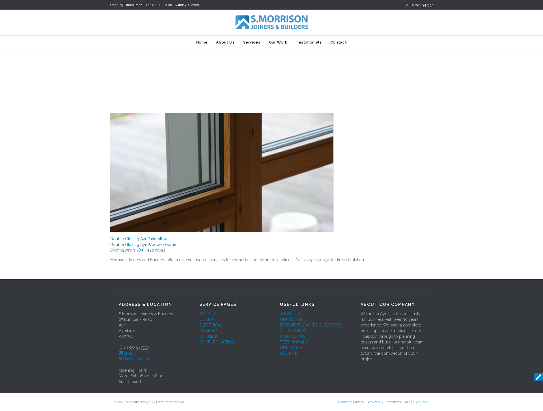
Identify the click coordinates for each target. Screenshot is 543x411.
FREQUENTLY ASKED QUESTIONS (310, 325)
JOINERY (207, 319)
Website (132, 402)
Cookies (344, 402)
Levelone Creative (170, 402)
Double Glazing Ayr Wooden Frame (143, 244)
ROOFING (208, 330)
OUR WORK (291, 347)
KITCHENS (208, 336)
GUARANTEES (293, 319)
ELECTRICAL (211, 325)
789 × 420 (145, 250)
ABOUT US (290, 314)
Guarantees (391, 402)
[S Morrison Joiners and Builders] (271, 22)
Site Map (421, 402)
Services (373, 402)
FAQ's (407, 402)
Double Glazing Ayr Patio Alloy (138, 239)
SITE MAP (288, 353)
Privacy (358, 402)
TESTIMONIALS (294, 342)
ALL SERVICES (293, 330)
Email (129, 353)
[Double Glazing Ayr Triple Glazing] (271, 172)
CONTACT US (292, 336)
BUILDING (208, 314)
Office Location (136, 359)
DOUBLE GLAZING (216, 342)
